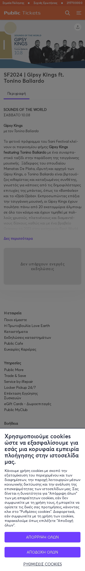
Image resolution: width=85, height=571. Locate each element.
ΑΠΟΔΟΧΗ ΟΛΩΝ (42, 552)
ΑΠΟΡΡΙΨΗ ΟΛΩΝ (42, 537)
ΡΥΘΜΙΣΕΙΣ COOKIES (42, 564)
